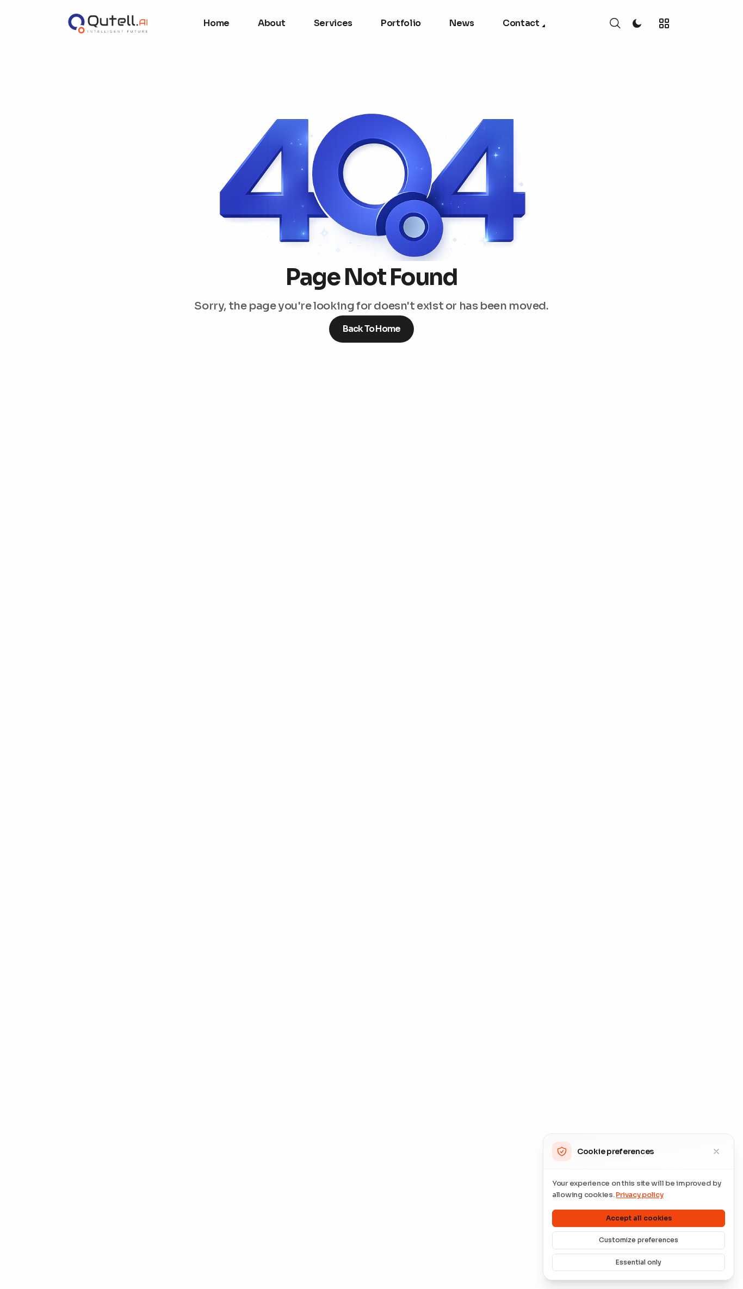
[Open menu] (664, 23)
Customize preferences (638, 1240)
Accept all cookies (639, 1218)
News (461, 23)
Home (216, 23)
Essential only (638, 1262)
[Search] (615, 23)
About (271, 23)
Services (333, 23)
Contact (521, 23)
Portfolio (401, 23)
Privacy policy (639, 1194)
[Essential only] (716, 1151)
